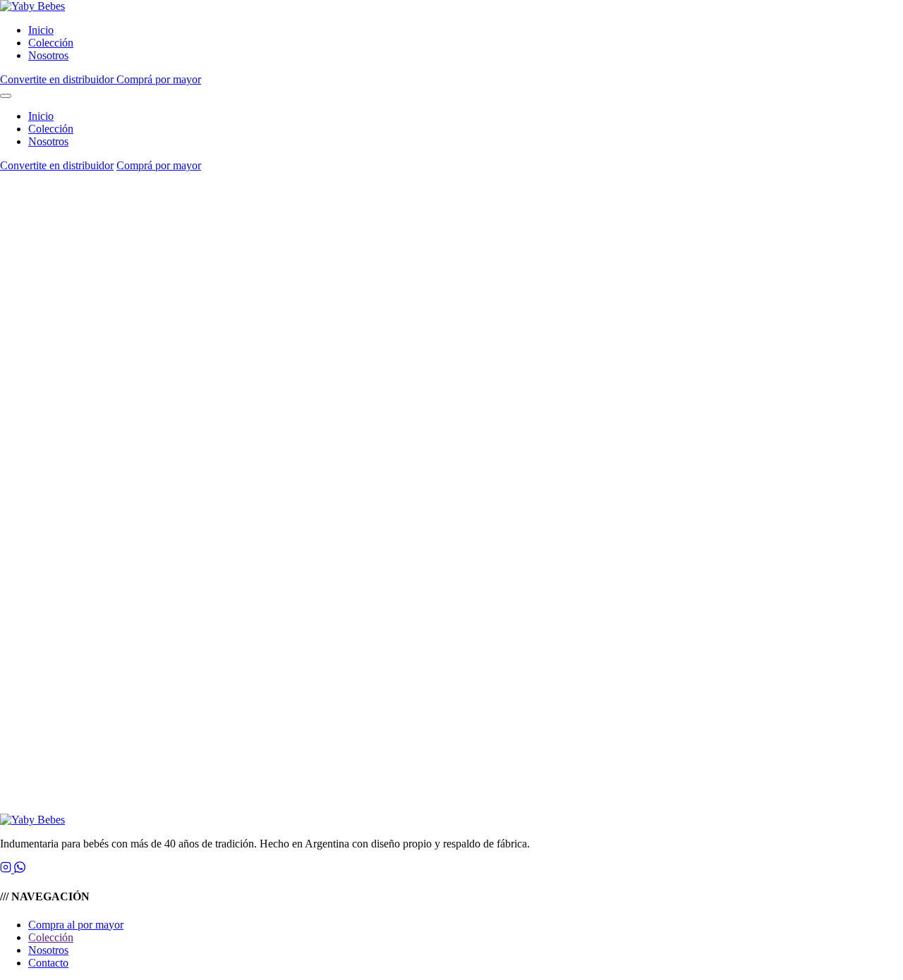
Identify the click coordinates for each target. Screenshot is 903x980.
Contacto (48, 963)
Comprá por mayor (158, 79)
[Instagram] (7, 869)
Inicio (41, 30)
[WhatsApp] (19, 869)
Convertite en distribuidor (58, 79)
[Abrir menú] (5, 96)
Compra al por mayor (75, 925)
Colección (50, 43)
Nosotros (48, 55)
